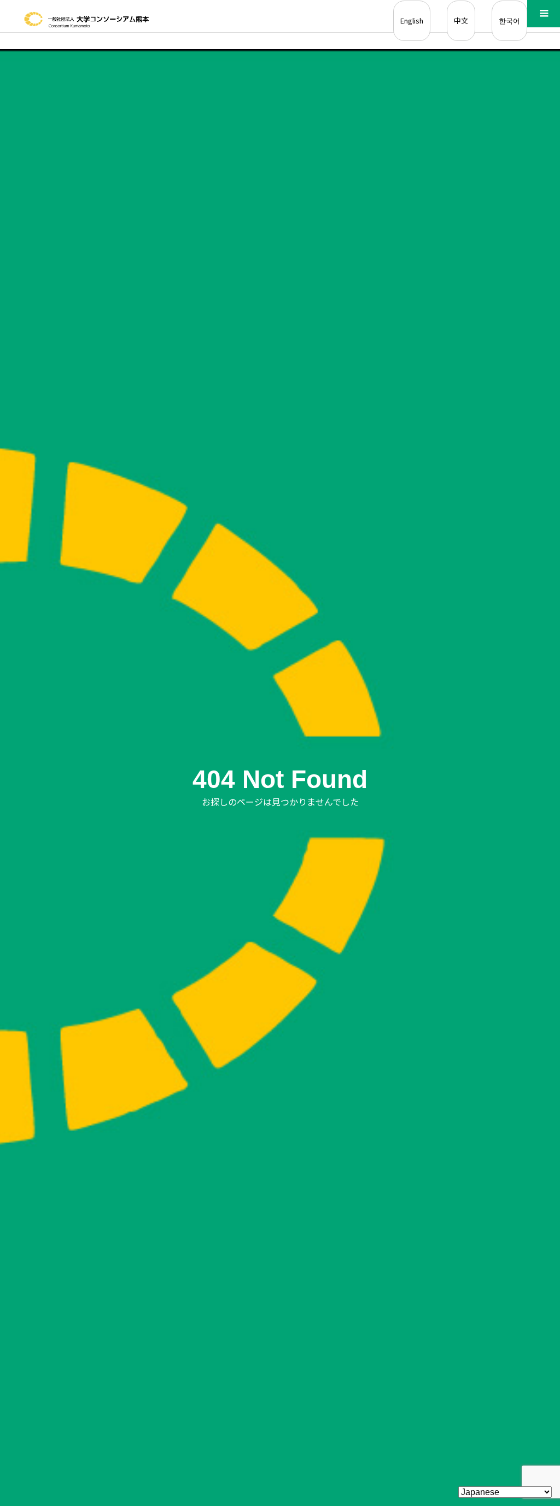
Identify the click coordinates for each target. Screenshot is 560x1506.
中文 (461, 20)
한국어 (509, 20)
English (411, 20)
